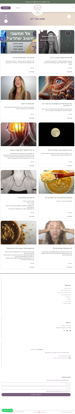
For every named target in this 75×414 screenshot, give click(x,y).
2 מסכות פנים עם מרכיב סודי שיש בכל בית (58, 198)
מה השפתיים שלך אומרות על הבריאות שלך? (20, 248)
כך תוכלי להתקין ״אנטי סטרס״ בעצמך (22, 150)
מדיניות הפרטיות (50, 391)
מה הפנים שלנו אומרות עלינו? (62, 248)
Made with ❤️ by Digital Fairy (40, 412)
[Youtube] (67, 330)
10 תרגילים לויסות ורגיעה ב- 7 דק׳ (61, 57)
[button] (2, 39)
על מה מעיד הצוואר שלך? (26, 198)
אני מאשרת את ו (57, 391)
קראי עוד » (70, 68)
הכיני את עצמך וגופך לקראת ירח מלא (60, 150)
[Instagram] (64, 330)
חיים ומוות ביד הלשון (27, 104)
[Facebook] (70, 330)
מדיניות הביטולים (58, 391)
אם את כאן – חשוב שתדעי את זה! (23, 57)
